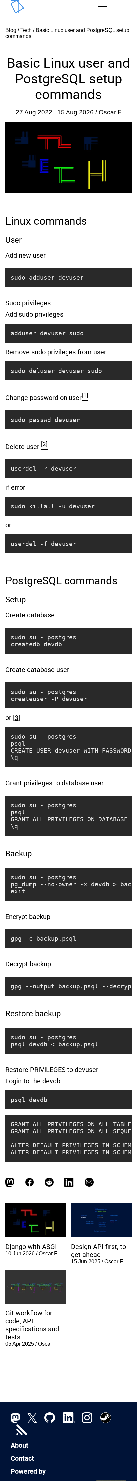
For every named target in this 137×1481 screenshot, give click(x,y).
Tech (26, 30)
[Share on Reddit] (49, 1182)
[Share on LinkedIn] (69, 1182)
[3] (16, 718)
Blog (10, 30)
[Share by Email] (89, 1182)
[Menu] (102, 11)
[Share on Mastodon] (9, 1182)
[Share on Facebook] (29, 1182)
